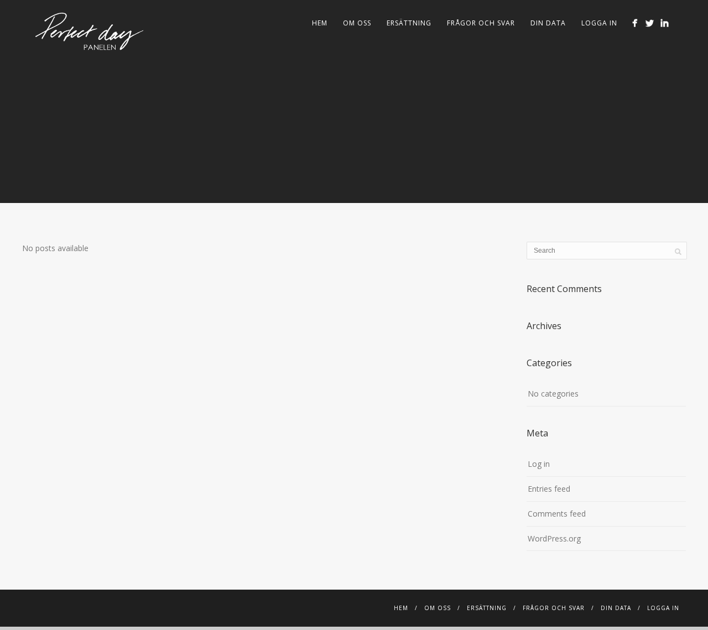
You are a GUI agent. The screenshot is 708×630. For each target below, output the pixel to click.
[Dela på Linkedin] (664, 23)
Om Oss (357, 23)
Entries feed (549, 488)
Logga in (599, 23)
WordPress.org (554, 538)
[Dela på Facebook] (635, 23)
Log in (539, 464)
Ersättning (409, 23)
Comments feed (557, 513)
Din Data (548, 23)
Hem (319, 23)
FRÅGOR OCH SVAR (481, 23)
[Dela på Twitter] (650, 23)
